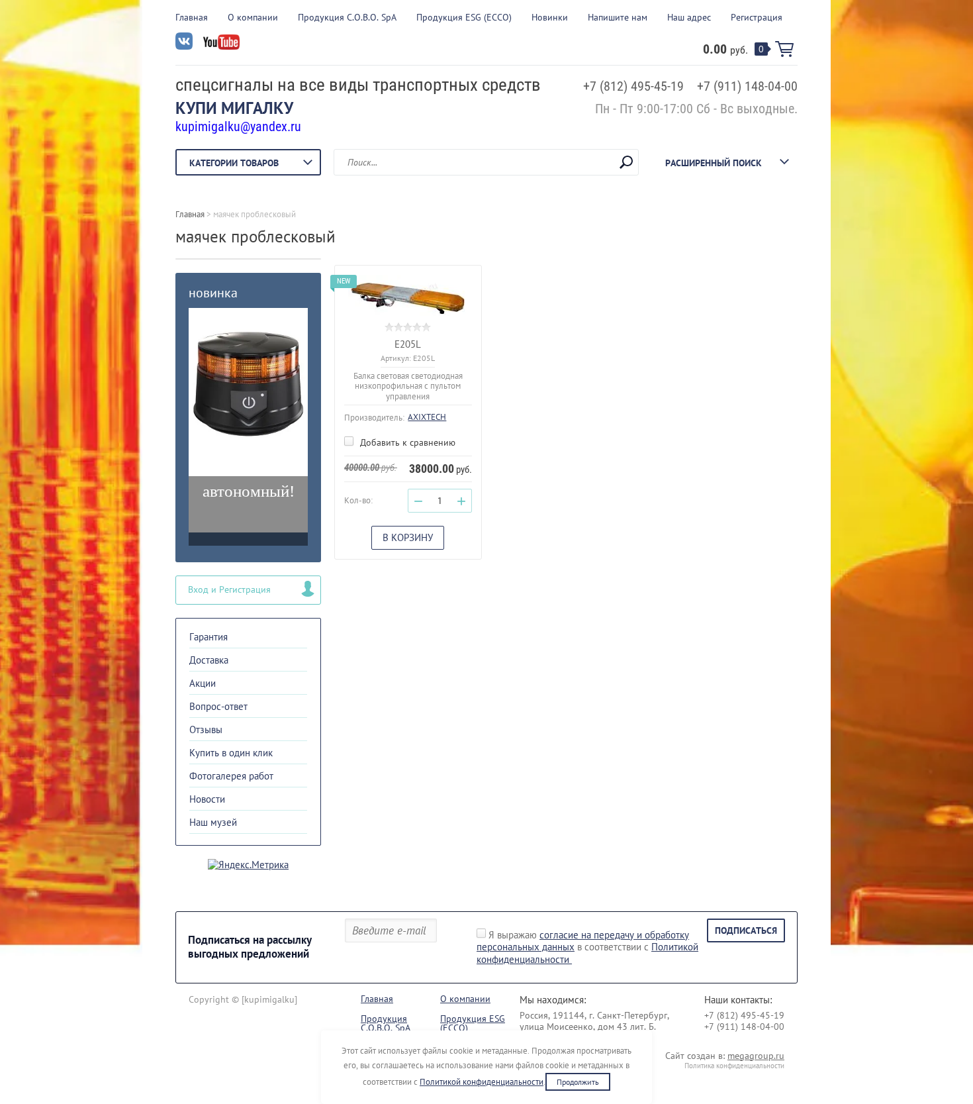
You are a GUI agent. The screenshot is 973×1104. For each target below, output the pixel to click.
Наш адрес (689, 17)
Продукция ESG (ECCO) (464, 17)
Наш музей (213, 822)
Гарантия (208, 636)
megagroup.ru (755, 1056)
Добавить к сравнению (406, 442)
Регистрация (756, 17)
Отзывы (205, 729)
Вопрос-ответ (218, 706)
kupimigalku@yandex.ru (238, 126)
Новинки (550, 17)
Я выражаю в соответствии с (587, 947)
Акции (202, 683)
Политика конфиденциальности (734, 1065)
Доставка (208, 660)
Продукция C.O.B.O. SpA (347, 17)
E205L (407, 344)
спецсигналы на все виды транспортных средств (358, 84)
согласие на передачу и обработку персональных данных (583, 941)
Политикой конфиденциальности (481, 1081)
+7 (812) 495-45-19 (633, 86)
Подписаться (746, 930)
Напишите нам (617, 17)
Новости (207, 799)
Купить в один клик (231, 752)
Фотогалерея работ (231, 776)
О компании (253, 17)
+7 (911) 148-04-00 (747, 86)
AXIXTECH (427, 417)
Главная (191, 17)
